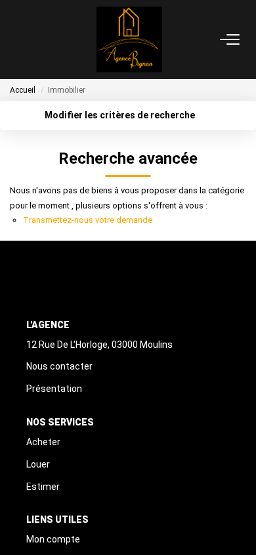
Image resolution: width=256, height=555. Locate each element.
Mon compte (53, 539)
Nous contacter (59, 366)
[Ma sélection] (33, 39)
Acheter (43, 442)
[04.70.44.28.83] (238, 525)
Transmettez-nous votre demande (87, 220)
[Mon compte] (17, 39)
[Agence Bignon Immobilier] (129, 39)
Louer (38, 464)
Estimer (43, 486)
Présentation (54, 388)
